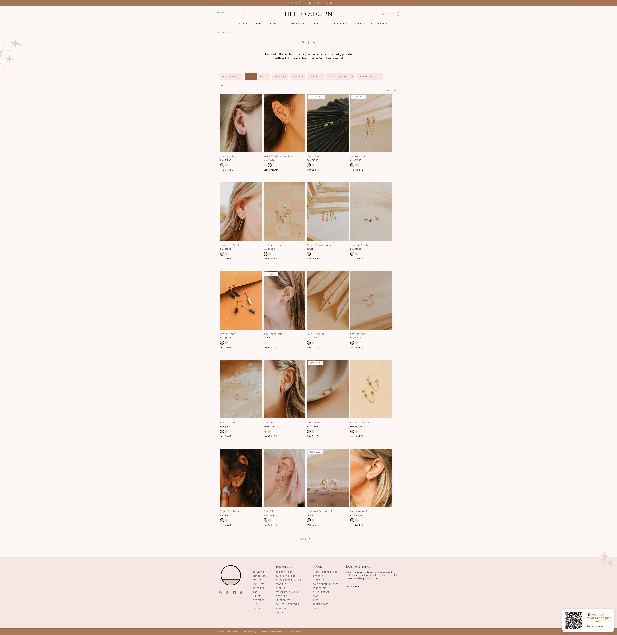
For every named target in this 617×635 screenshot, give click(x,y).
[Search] (246, 13)
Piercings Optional (369, 76)
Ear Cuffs (297, 76)
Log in (385, 14)
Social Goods (320, 604)
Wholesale (282, 608)
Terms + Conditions (271, 631)
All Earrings (233, 76)
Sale (255, 604)
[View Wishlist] (392, 14)
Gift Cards (258, 600)
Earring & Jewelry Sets (340, 76)
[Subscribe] (401, 587)
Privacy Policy (249, 631)
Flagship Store (321, 592)
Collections (260, 572)
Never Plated (283, 600)
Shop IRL (317, 600)
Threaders (280, 76)
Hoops (264, 76)
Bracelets (258, 588)
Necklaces (258, 584)
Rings (256, 592)
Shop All (257, 608)
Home (219, 32)
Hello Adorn (231, 631)
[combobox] (232, 12)
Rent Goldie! (320, 588)
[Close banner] (610, 612)
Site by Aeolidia (295, 631)
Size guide (281, 596)
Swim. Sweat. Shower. (287, 604)
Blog (315, 596)
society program (285, 572)
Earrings (258, 580)
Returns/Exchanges (287, 592)
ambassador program (325, 572)
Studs (227, 32)
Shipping (280, 588)
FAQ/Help (281, 584)
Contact (281, 612)
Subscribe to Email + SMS (290, 580)
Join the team (320, 608)
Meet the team (321, 580)
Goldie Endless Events (325, 584)
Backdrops (315, 76)
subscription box (285, 576)
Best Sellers (260, 576)
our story (318, 576)
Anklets (257, 596)
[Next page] (314, 539)
